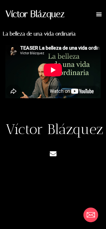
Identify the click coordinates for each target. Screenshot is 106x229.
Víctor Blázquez (35, 14)
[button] (98, 13)
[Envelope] (53, 154)
